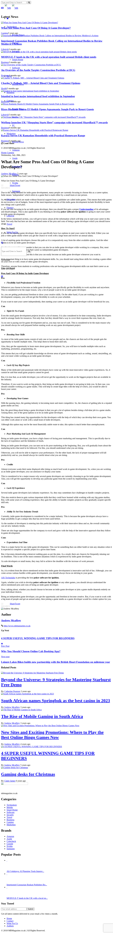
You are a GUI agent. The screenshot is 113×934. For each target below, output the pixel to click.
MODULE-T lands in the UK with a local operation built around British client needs (48, 57)
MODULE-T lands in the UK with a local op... (27, 898)
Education (11, 199)
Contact (10, 921)
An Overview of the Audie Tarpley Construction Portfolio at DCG (38, 70)
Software (16, 68)
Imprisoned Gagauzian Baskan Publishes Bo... (27, 885)
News (9, 76)
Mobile (15, 43)
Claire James (9, 781)
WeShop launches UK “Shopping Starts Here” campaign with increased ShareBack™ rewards (54, 122)
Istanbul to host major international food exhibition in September (38, 96)
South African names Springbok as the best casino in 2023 (55, 700)
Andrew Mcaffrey (11, 620)
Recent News (18, 35)
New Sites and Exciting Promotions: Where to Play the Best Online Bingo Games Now (52, 735)
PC (13, 125)
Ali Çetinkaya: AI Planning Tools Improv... (25, 871)
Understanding (86, 209)
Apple (15, 158)
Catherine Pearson (12, 691)
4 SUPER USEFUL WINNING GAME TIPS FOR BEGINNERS (38, 638)
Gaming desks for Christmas (28, 774)
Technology (12, 26)
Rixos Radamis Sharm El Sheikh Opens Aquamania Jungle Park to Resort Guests (47, 109)
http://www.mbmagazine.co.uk (17, 626)
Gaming (10, 101)
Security (15, 51)
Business (10, 92)
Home (9, 918)
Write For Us (12, 232)
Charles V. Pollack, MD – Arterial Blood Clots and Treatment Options (40, 83)
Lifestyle (10, 216)
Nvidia (15, 117)
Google (15, 175)
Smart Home (17, 59)
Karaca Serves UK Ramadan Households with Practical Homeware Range (43, 135)
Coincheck (16, 166)
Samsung (16, 191)
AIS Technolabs (8, 578)
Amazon (16, 150)
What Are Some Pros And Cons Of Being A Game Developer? (36, 27)
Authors (10, 926)
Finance (10, 207)
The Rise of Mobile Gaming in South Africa (42, 716)
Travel (9, 224)
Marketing (11, 133)
